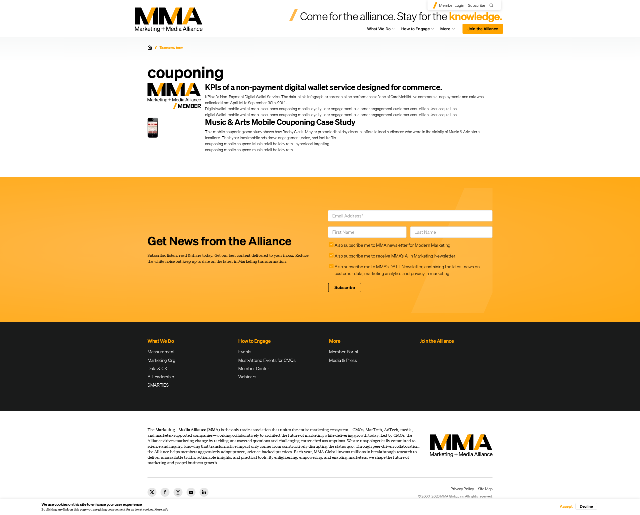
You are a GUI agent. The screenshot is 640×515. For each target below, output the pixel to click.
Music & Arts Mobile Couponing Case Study (280, 122)
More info (161, 509)
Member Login (451, 5)
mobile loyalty (310, 108)
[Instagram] (178, 492)
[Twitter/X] (152, 492)
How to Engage (415, 28)
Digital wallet (215, 108)
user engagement (337, 108)
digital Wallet (215, 114)
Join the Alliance (483, 28)
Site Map (485, 488)
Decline (586, 506)
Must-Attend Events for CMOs (267, 360)
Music (257, 143)
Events (245, 351)
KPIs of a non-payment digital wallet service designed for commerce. (323, 87)
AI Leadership (161, 376)
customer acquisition (411, 108)
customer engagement (373, 108)
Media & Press (343, 360)
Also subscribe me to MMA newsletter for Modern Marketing (392, 245)
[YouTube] (191, 492)
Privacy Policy (462, 488)
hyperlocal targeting (312, 143)
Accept (566, 506)
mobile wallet (239, 108)
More (450, 30)
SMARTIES (158, 385)
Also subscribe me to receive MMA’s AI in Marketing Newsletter (394, 256)
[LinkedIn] (204, 492)
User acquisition (443, 108)
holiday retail (283, 143)
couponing (288, 108)
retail (268, 143)
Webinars (247, 376)
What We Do (379, 28)
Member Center (253, 368)
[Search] (492, 5)
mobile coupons (264, 108)
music (257, 149)
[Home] (150, 47)
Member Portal (343, 351)
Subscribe (476, 5)
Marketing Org (162, 360)
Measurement (161, 351)
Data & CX (157, 368)
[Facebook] (165, 492)
